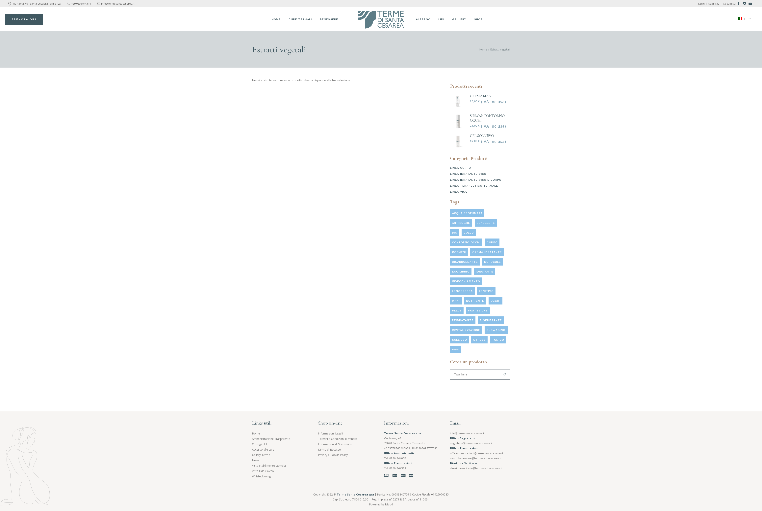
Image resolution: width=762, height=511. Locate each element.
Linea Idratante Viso (468, 173)
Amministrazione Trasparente (271, 439)
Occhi (495, 300)
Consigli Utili (259, 444)
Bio (454, 232)
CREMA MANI (481, 96)
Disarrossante (465, 261)
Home (256, 433)
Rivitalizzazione (466, 330)
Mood (389, 504)
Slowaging (496, 330)
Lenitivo (486, 291)
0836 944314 (397, 468)
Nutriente (475, 300)
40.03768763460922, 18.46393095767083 (411, 448)
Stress (479, 339)
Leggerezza (462, 291)
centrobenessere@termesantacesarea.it (475, 458)
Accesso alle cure (263, 449)
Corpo (492, 242)
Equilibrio (461, 271)
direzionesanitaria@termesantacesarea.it (476, 468)
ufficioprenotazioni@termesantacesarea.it (477, 453)
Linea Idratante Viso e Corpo (475, 179)
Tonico (498, 339)
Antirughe (461, 222)
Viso (455, 349)
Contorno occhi (466, 242)
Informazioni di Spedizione (335, 444)
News (255, 460)
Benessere (486, 222)
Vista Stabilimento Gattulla (269, 465)
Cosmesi (459, 252)
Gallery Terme (261, 455)
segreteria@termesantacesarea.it (471, 443)
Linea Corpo (460, 167)
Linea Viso (459, 191)
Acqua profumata (467, 213)
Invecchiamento (466, 281)
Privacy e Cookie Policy (333, 455)
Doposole (492, 261)
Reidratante (462, 320)
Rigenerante (491, 320)
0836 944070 (397, 458)
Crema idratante (487, 252)
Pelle (457, 310)
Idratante (484, 271)
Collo (469, 232)
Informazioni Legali (330, 433)
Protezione (478, 310)
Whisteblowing (261, 476)
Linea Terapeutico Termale (474, 185)
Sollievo (459, 339)
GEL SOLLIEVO (482, 135)
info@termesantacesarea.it (467, 433)
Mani (456, 300)
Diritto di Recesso (329, 449)
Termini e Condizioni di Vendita (338, 439)
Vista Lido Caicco (263, 471)
